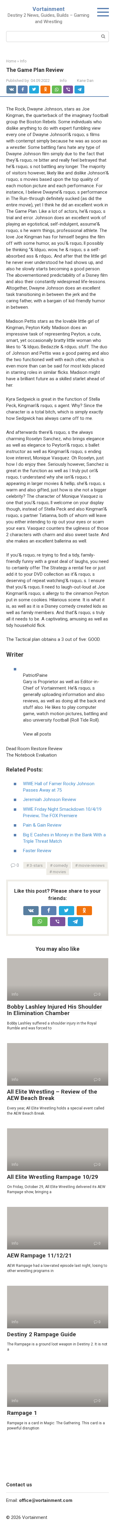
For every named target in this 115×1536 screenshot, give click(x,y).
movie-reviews (92, 865)
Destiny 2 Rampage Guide (41, 1334)
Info (63, 80)
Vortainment (49, 9)
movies (59, 871)
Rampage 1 (22, 1412)
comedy (60, 865)
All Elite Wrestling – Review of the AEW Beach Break (52, 1095)
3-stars (36, 865)
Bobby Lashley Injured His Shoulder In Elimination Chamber (54, 1010)
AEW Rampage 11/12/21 (39, 1255)
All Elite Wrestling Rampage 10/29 (52, 1176)
